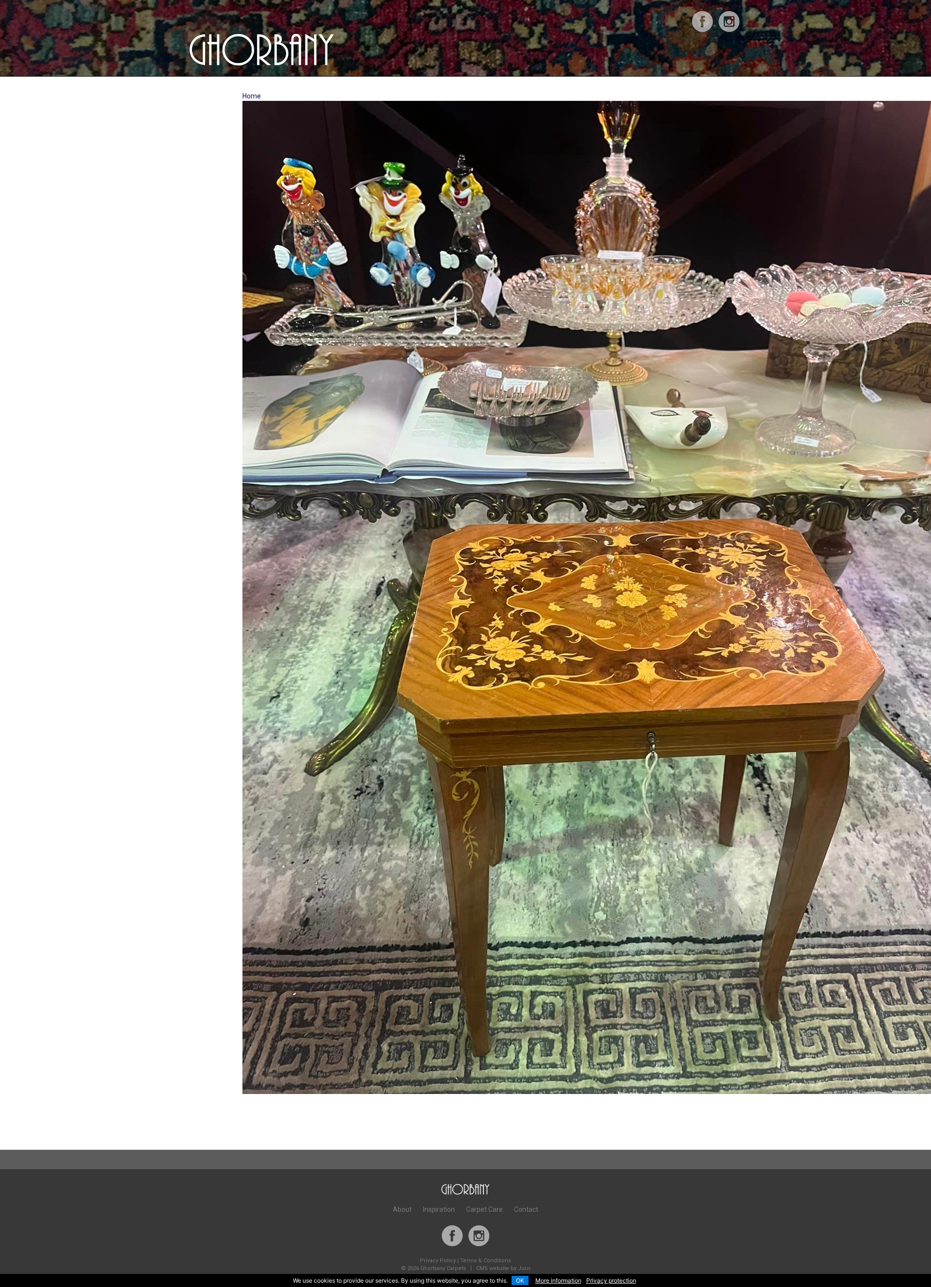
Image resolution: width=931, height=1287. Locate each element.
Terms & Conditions (485, 1260)
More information (558, 1280)
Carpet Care (484, 1209)
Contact (526, 1209)
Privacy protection (611, 1280)
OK (520, 1280)
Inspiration (439, 1209)
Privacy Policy (438, 1260)
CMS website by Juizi (503, 1268)
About (402, 1209)
